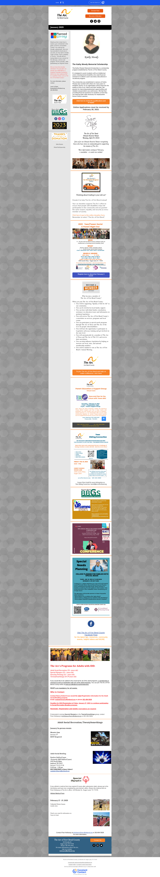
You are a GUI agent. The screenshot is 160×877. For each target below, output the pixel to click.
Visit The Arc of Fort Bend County (91, 633)
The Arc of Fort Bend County (67, 839)
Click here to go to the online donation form (88, 215)
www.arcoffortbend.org (67, 851)
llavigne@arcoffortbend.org (57, 88)
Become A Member (95, 16)
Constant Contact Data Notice (84, 864)
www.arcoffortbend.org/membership (77, 684)
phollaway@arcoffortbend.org (71, 716)
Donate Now (95, 10)
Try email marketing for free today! (80, 874)
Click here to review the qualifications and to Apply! (91, 101)
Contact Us (97, 840)
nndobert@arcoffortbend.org (59, 771)
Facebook (89, 635)
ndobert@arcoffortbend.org (65, 699)
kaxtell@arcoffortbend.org (99, 484)
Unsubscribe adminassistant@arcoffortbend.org (80, 862)
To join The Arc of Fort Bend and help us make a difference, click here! (91, 372)
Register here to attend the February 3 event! (91, 275)
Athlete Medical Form (57, 793)
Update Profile (72, 864)
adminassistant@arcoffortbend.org (77, 866)
